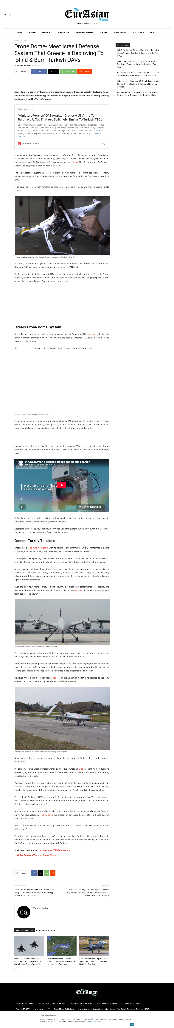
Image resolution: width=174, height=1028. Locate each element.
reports (56, 678)
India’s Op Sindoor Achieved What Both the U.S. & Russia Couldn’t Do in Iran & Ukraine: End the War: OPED (28, 961)
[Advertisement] (62, 83)
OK (132, 1024)
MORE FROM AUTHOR (45, 930)
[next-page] (20, 969)
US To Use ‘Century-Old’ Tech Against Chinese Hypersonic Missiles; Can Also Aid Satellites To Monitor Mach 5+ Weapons (88, 892)
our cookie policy (94, 1021)
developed (93, 334)
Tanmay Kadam (23, 65)
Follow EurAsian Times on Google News (36, 855)
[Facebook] (5, 15)
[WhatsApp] (46, 873)
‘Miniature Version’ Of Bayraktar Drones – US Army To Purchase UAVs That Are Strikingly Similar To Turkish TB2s (34, 892)
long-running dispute (38, 547)
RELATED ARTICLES (24, 930)
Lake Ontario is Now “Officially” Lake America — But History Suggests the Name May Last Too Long (61, 961)
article (82, 769)
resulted (79, 590)
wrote (76, 162)
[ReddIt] (52, 873)
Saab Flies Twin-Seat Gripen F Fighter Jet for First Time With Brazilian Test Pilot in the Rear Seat (93, 961)
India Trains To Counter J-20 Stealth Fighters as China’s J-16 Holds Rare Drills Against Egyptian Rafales (137, 84)
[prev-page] (16, 969)
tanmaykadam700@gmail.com (54, 850)
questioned (47, 815)
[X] (10, 15)
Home (16, 40)
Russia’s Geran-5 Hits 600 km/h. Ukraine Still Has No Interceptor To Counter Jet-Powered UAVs (137, 93)
